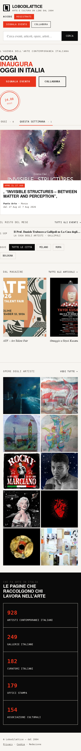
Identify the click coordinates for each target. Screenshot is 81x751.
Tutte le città (22, 247)
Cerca (70, 36)
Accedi (7, 16)
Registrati (24, 16)
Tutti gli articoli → (63, 272)
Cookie (21, 744)
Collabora (41, 24)
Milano (44, 247)
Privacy (8, 744)
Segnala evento (16, 24)
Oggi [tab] (7, 121)
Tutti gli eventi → (68, 222)
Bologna (8, 255)
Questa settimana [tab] (36, 121)
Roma (58, 247)
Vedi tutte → (69, 371)
